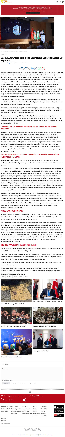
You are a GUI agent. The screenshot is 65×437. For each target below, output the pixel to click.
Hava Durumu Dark (6, 406)
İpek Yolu (9, 276)
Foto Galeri (43, 406)
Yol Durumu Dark (5, 409)
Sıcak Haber (44, 416)
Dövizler (35, 409)
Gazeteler (43, 413)
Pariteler (35, 416)
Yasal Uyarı (50, 435)
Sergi (20, 276)
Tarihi (26, 276)
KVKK (36, 435)
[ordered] (23, 383)
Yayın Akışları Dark (16, 409)
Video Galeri (44, 409)
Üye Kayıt (3, 420)
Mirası (15, 276)
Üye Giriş (3, 418)
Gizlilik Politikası (26, 435)
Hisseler (35, 411)
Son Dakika (14, 413)
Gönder (6, 383)
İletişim (20, 435)
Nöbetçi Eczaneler (16, 411)
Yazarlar (43, 411)
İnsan (3, 276)
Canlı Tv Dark (14, 406)
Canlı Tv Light (4, 411)
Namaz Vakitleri (26, 409)
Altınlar (35, 406)
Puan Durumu (25, 411)
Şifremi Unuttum (5, 423)
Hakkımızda (15, 435)
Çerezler (33, 435)
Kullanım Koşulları (43, 435)
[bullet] (25, 383)
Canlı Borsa (25, 406)
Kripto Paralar (36, 413)
